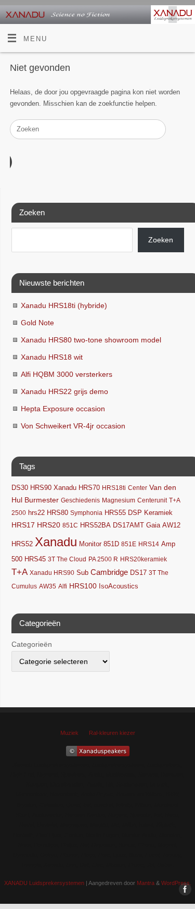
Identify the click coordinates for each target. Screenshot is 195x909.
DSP (135, 513)
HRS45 (35, 559)
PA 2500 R (103, 559)
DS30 (19, 488)
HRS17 (23, 525)
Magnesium (118, 500)
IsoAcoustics (118, 586)
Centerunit (152, 500)
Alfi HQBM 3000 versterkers (66, 374)
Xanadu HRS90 (52, 572)
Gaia (153, 525)
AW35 (47, 586)
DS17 (138, 572)
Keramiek (158, 513)
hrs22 (36, 513)
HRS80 (57, 513)
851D (111, 544)
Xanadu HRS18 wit (52, 357)
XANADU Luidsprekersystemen (44, 883)
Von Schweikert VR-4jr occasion (73, 426)
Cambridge (109, 572)
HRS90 (40, 488)
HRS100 (83, 586)
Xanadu (56, 542)
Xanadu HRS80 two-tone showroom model (91, 340)
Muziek (69, 733)
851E (128, 544)
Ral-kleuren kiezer (112, 733)
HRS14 (148, 544)
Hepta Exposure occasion (63, 408)
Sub (82, 572)
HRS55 (115, 513)
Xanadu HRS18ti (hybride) (64, 305)
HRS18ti (114, 488)
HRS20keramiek (143, 559)
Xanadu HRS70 (77, 488)
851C (70, 525)
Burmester (41, 500)
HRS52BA (95, 525)
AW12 (171, 525)
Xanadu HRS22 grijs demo (64, 391)
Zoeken (160, 240)
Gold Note (37, 322)
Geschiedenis (80, 500)
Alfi (62, 586)
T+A (19, 572)
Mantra (145, 883)
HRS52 (22, 544)
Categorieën (31, 644)
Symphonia (86, 513)
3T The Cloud (67, 559)
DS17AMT (128, 525)
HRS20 (48, 525)
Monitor (90, 544)
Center (137, 488)
